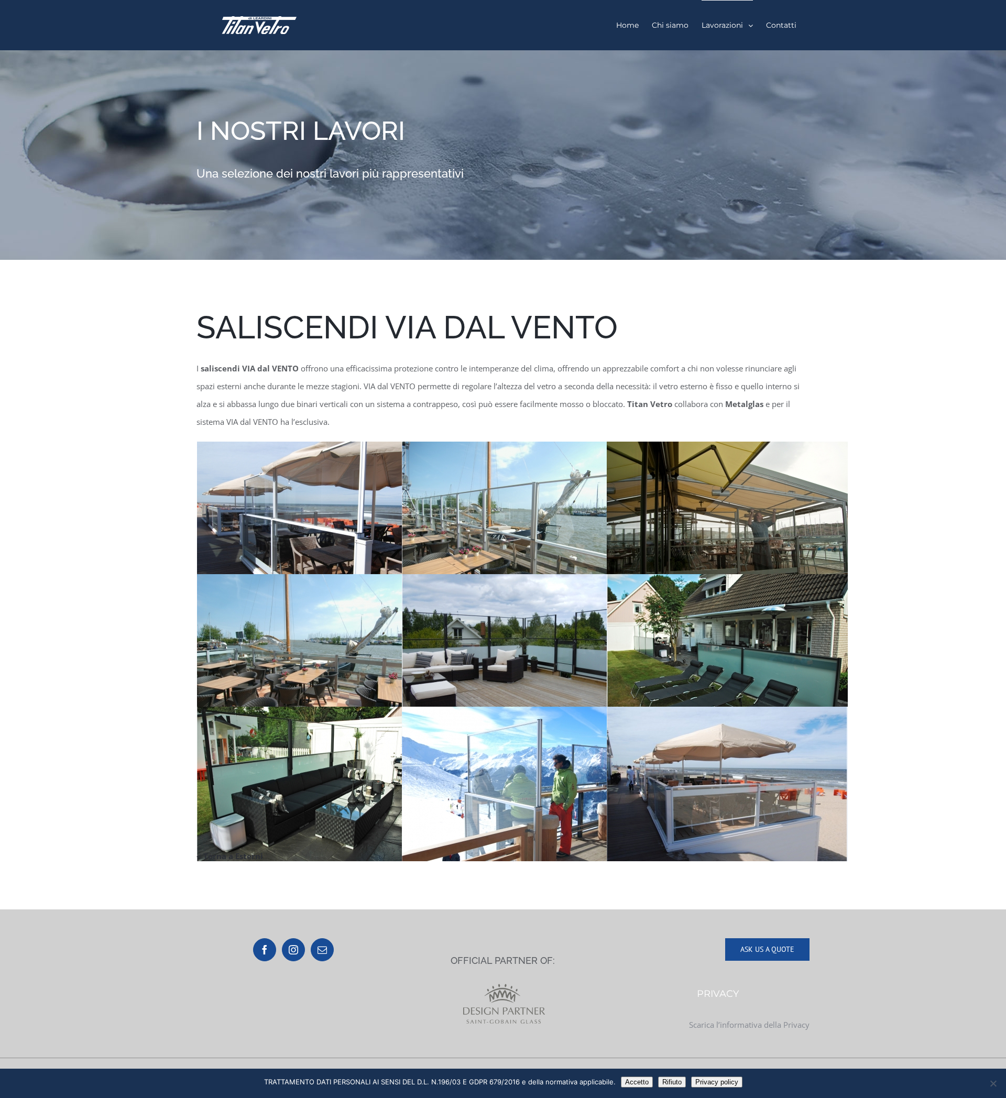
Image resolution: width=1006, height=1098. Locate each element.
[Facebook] (264, 949)
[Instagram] (293, 949)
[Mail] (322, 949)
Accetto (637, 1082)
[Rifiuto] (993, 1083)
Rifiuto (672, 1082)
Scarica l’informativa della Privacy (749, 1024)
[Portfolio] (503, 155)
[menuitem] (627, 25)
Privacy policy (716, 1082)
